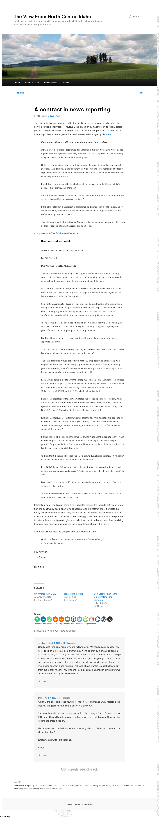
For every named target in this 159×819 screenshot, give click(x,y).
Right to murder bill (73, 593)
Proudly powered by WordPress (79, 804)
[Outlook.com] (97, 619)
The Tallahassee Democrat (64, 233)
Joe (58, 115)
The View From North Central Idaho (52, 16)
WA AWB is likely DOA (45, 593)
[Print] (61, 619)
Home (17, 82)
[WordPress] (104, 619)
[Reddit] (55, 619)
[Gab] (37, 619)
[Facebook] (73, 619)
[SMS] (85, 619)
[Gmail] (91, 619)
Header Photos (50, 82)
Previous (19, 92)
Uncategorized (61, 623)
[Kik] (110, 619)
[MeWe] (43, 619)
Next (142, 92)
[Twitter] (79, 619)
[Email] (67, 619)
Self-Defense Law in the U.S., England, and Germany (105, 596)
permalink (91, 623)
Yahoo (109, 134)
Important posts (32, 82)
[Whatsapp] (49, 619)
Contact (65, 82)
